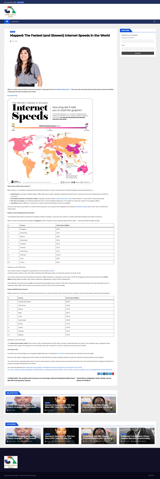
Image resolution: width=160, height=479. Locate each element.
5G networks (61, 353)
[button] (154, 21)
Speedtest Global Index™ (63, 89)
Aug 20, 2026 (88, 441)
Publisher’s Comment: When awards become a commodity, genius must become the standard (135, 439)
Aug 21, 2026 (12, 441)
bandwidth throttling (81, 206)
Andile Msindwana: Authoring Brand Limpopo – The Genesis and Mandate (21, 407)
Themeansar (33, 475)
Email (123, 45)
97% (82, 198)
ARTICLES (15, 21)
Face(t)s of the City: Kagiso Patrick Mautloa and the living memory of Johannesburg (97, 407)
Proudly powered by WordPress (12, 475)
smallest (51, 271)
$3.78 (56, 345)
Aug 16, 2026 (126, 441)
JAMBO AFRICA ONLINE (25, 441)
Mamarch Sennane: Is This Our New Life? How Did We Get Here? (60, 407)
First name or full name (128, 37)
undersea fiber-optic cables (64, 198)
